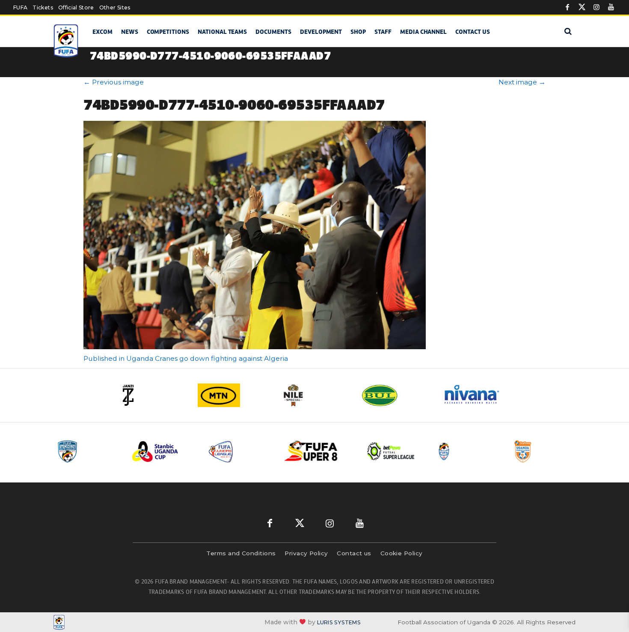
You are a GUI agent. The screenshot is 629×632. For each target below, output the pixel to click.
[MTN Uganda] (233, 395)
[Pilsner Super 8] (316, 451)
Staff (383, 32)
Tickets (43, 7)
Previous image (113, 82)
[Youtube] (611, 7)
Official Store (76, 7)
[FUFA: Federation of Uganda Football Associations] (67, 41)
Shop (358, 32)
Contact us (472, 32)
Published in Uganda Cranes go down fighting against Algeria (185, 358)
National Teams (222, 32)
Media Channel (423, 32)
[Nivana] (477, 395)
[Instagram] (596, 7)
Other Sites (115, 7)
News (129, 32)
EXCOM (102, 32)
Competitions (168, 32)
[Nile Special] (314, 395)
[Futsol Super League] (392, 451)
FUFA (20, 7)
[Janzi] (151, 395)
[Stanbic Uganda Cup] (163, 451)
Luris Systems (339, 622)
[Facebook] (567, 7)
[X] (582, 7)
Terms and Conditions (241, 553)
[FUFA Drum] (468, 451)
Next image (522, 82)
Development (321, 32)
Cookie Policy (401, 553)
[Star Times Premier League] (544, 451)
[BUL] (395, 395)
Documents (273, 32)
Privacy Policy (306, 553)
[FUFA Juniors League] (240, 451)
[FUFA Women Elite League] (87, 451)
